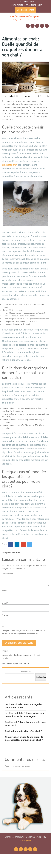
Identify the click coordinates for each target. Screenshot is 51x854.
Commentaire (8, 573)
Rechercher (25, 671)
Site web (5, 615)
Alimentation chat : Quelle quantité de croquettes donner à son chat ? (24, 739)
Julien (27, 96)
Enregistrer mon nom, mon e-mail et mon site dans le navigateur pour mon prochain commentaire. (23, 632)
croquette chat (9, 164)
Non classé (16, 552)
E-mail (5, 603)
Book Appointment (25, 10)
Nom (4, 590)
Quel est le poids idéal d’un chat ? (23, 731)
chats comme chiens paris (25, 16)
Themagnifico (25, 840)
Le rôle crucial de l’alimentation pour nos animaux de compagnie (25, 715)
